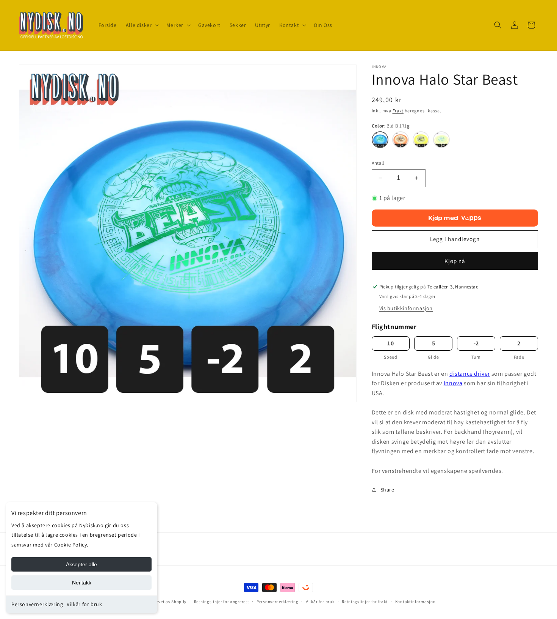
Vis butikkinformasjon (406, 308)
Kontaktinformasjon (415, 601)
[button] (141, 25)
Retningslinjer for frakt (365, 601)
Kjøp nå (454, 261)
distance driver (469, 374)
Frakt (398, 110)
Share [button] (387, 489)
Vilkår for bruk (84, 604)
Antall (378, 163)
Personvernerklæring (37, 604)
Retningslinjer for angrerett (221, 601)
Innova (453, 383)
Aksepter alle (81, 564)
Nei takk (81, 583)
